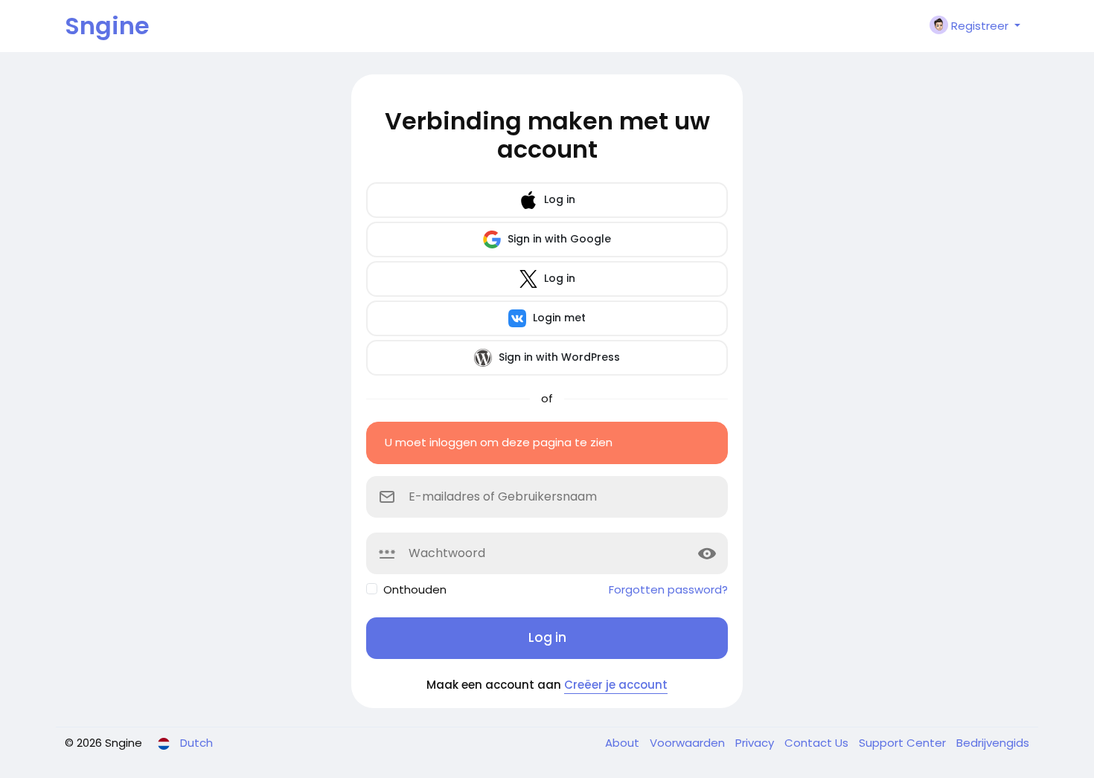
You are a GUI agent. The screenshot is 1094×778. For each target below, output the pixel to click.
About (623, 742)
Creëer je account (616, 684)
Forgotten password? (668, 589)
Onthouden (415, 589)
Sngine (107, 25)
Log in (558, 199)
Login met (558, 317)
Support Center (904, 742)
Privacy (756, 742)
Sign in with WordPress (558, 357)
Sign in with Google (558, 238)
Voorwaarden (689, 742)
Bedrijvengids (992, 742)
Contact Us (817, 742)
